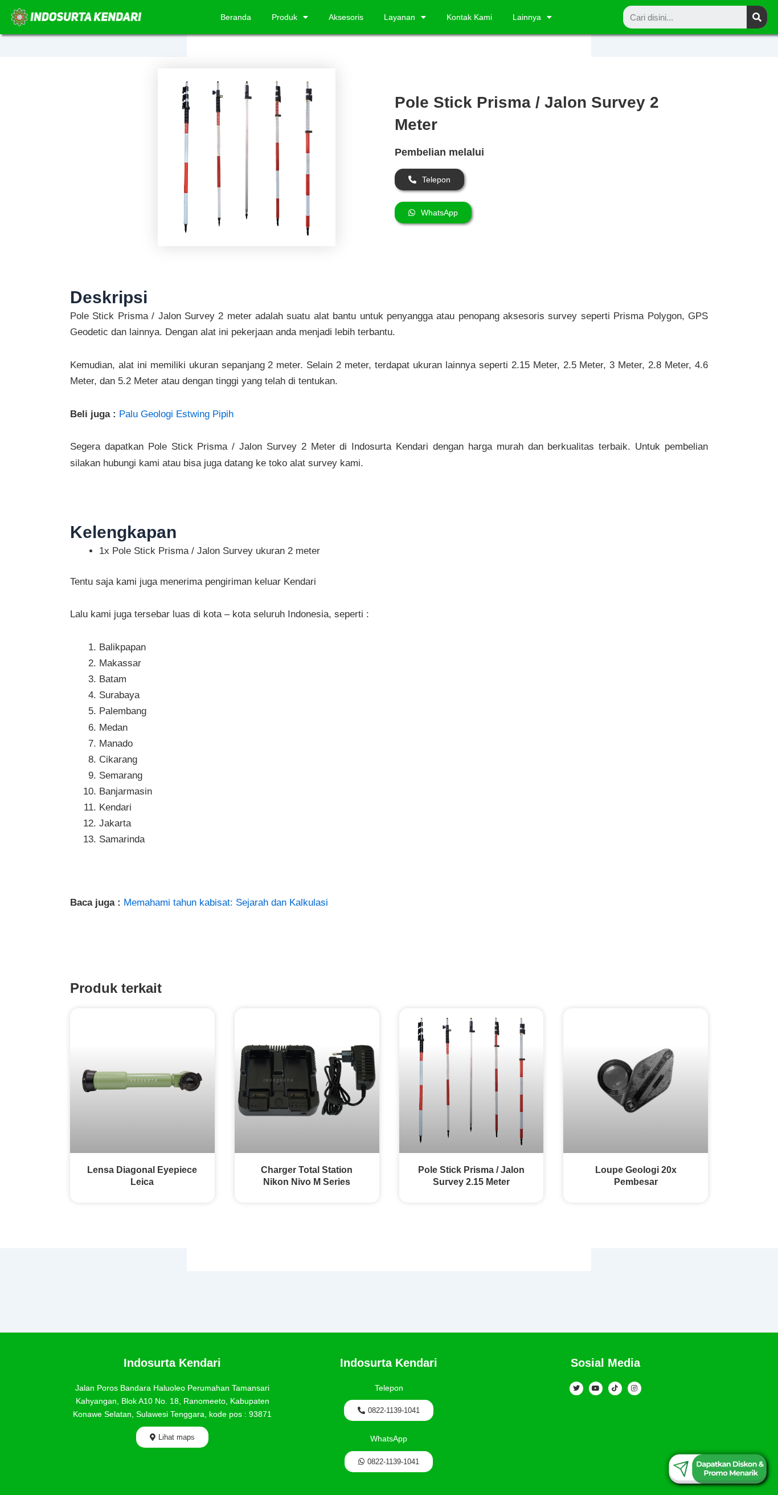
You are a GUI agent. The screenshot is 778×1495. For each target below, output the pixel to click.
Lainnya (527, 17)
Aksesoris (346, 17)
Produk (284, 17)
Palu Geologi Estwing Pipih (176, 414)
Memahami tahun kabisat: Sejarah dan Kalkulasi (226, 902)
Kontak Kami (469, 17)
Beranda (235, 17)
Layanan (399, 17)
